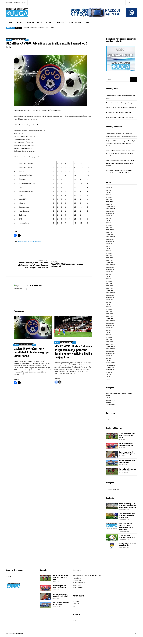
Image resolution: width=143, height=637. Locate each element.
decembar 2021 (110, 318)
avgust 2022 (109, 300)
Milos (107, 160)
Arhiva (23, 2)
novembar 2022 (110, 293)
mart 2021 (109, 339)
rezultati (34, 241)
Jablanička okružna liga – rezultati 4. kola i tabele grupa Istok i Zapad (31, 352)
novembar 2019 (110, 365)
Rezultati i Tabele (34, 23)
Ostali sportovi (75, 23)
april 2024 (109, 253)
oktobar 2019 (110, 367)
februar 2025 (110, 230)
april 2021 (109, 337)
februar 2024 (110, 258)
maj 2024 (108, 251)
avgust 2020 (109, 356)
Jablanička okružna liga (24, 241)
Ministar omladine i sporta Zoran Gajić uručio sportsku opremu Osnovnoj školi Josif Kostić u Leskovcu (120, 143)
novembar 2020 (110, 349)
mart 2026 (109, 199)
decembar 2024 (110, 234)
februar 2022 (110, 314)
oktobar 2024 (110, 239)
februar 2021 (110, 342)
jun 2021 (108, 332)
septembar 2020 (110, 353)
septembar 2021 (110, 325)
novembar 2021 (110, 321)
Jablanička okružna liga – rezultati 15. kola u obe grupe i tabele (127, 515)
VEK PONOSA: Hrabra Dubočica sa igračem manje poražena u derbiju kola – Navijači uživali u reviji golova (73, 351)
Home (11, 23)
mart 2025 (109, 227)
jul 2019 (108, 374)
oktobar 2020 (110, 351)
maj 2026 (108, 195)
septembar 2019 (110, 370)
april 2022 (109, 309)
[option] (80, 27)
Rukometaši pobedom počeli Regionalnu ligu (119, 103)
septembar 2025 (110, 213)
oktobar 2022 (110, 295)
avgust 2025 (109, 216)
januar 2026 (109, 204)
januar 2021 (109, 344)
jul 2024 (108, 246)
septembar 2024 (110, 241)
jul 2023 (108, 274)
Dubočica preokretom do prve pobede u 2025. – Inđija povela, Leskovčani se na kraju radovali (121, 153)
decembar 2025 (110, 206)
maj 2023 (108, 279)
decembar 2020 (110, 346)
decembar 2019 (110, 363)
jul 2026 (108, 190)
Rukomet (60, 23)
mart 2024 (109, 255)
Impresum (9, 2)
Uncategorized (110, 405)
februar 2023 (110, 286)
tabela (39, 241)
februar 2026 (110, 202)
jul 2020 (108, 358)
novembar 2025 (110, 209)
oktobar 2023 (110, 267)
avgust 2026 (109, 188)
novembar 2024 (110, 237)
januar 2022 (109, 316)
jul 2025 (108, 218)
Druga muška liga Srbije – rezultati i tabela (119, 393)
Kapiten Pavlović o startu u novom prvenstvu (119, 117)
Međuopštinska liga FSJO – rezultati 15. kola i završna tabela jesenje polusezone (127, 505)
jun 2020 (108, 360)
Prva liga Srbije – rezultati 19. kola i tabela (127, 545)
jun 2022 (108, 304)
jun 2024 (108, 248)
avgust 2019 (109, 372)
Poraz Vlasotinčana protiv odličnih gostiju (118, 112)
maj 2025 (108, 223)
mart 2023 (109, 283)
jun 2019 (108, 377)
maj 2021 (108, 335)
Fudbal (19, 23)
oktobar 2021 (110, 323)
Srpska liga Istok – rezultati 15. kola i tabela (127, 536)
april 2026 (109, 197)
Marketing (17, 2)
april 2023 (109, 281)
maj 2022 (108, 307)
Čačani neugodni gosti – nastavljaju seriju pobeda (39, 27)
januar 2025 (109, 232)
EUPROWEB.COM (18, 633)
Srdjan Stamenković (34, 285)
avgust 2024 (109, 244)
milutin (108, 151)
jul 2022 (108, 302)
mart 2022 (109, 311)
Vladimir (108, 170)
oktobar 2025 (110, 211)
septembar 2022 (110, 297)
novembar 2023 (110, 265)
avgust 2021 (109, 328)
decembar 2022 (110, 290)
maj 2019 (108, 379)
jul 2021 (108, 330)
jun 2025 (108, 220)
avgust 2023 (109, 272)
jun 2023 (108, 276)
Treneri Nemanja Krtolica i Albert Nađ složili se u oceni (127, 435)
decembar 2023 (110, 262)
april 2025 (109, 225)
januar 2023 (109, 288)
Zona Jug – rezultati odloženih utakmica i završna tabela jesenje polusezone (126, 526)
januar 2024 (109, 260)
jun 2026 (108, 192)
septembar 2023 (110, 269)
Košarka (49, 23)
